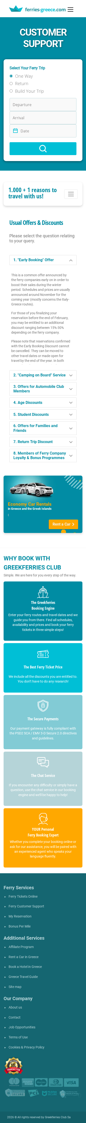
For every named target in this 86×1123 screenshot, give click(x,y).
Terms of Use (18, 1037)
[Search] (43, 148)
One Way (24, 76)
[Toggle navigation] (70, 9)
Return (21, 83)
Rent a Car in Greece (23, 957)
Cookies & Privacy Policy (26, 1047)
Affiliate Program (21, 947)
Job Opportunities (22, 1027)
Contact (15, 1017)
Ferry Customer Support (26, 906)
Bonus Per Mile (20, 926)
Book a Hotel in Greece (25, 967)
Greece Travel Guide (23, 977)
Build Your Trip (29, 91)
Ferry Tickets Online (23, 897)
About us (15, 1007)
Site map (15, 987)
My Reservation (20, 916)
